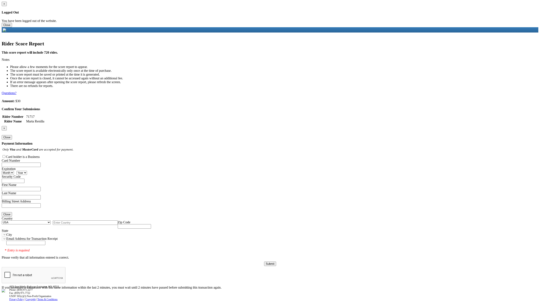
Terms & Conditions (47, 299)
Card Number (11, 160)
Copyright (31, 299)
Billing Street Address (16, 201)
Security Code (11, 176)
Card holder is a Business (23, 157)
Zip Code (124, 222)
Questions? (9, 93)
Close (6, 25)
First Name (9, 185)
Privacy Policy (16, 299)
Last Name (9, 193)
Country (7, 218)
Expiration (9, 169)
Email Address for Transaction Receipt (32, 238)
